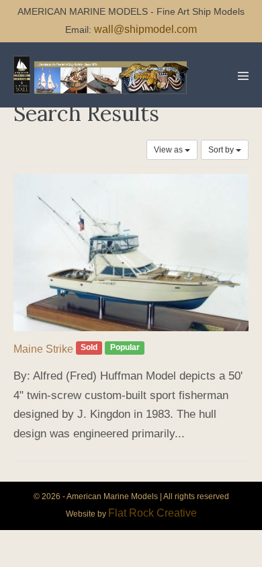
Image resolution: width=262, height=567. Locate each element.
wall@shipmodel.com (145, 29)
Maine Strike (43, 349)
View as (169, 150)
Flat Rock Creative (152, 513)
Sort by (222, 150)
